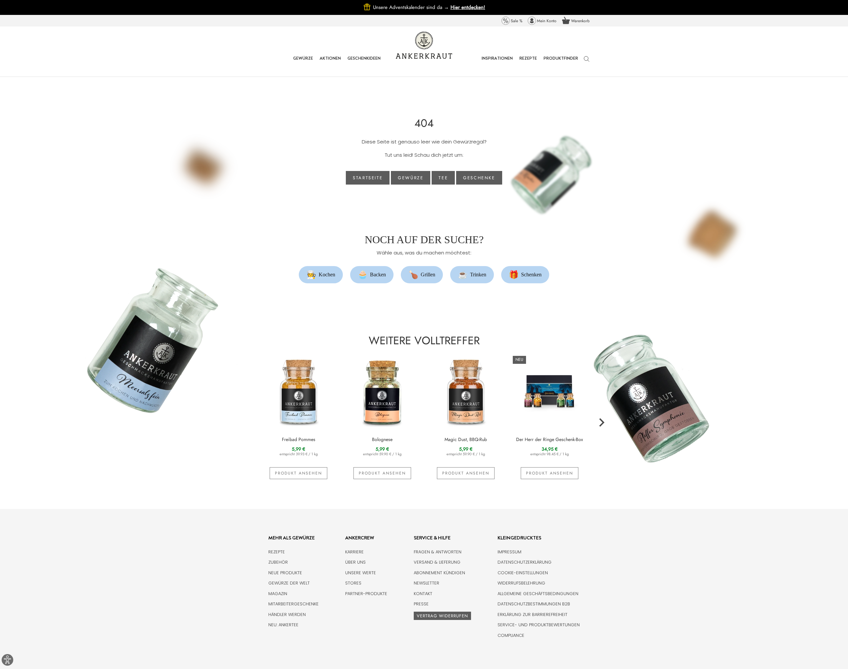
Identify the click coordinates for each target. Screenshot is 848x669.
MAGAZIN (277, 593)
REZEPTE (528, 63)
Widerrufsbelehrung (521, 583)
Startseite (368, 178)
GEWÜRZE (303, 63)
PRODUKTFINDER (561, 63)
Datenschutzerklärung (525, 562)
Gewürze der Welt (289, 583)
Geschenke (479, 178)
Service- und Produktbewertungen (539, 625)
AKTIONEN (330, 63)
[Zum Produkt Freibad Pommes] (298, 391)
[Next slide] (601, 422)
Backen (372, 274)
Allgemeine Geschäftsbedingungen (538, 593)
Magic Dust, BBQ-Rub (466, 439)
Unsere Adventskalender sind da (411, 7)
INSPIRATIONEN (497, 63)
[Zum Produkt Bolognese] (382, 391)
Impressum (509, 552)
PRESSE (421, 604)
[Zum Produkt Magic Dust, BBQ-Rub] (466, 391)
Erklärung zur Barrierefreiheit (532, 614)
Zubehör (278, 562)
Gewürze (410, 178)
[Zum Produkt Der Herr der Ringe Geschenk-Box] (549, 391)
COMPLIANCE (511, 635)
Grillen (422, 274)
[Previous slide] (246, 422)
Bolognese (382, 439)
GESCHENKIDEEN (364, 63)
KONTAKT (423, 593)
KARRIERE (354, 552)
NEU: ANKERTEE (283, 625)
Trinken (472, 274)
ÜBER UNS (355, 562)
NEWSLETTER (426, 583)
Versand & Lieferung (437, 562)
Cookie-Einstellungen (523, 573)
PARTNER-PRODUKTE (366, 593)
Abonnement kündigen (439, 573)
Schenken (525, 274)
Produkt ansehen (298, 473)
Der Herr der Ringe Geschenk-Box (549, 439)
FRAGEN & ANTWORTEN (437, 552)
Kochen (321, 274)
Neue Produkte (285, 573)
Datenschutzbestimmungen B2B (534, 604)
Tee (443, 178)
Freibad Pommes (298, 439)
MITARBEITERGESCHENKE (293, 604)
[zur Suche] (587, 62)
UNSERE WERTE (360, 573)
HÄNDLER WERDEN (287, 614)
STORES (353, 583)
